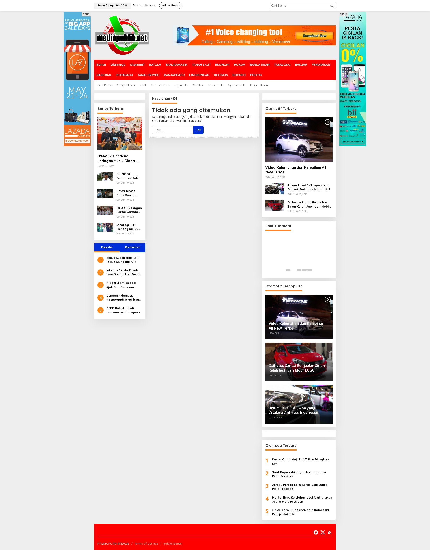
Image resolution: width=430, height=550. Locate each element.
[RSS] (330, 532)
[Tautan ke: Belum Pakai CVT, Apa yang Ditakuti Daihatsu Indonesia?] (274, 188)
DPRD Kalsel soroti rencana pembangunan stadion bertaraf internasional (124, 310)
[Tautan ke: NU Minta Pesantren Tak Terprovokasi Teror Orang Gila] (105, 176)
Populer (107, 247)
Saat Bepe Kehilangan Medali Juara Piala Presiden (299, 474)
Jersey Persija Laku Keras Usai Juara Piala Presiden (299, 486)
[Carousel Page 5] (309, 270)
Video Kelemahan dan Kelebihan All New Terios (295, 169)
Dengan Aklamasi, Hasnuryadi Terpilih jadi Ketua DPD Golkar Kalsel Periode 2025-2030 (124, 298)
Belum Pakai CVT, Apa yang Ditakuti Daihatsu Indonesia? (309, 187)
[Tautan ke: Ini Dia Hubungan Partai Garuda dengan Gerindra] (105, 210)
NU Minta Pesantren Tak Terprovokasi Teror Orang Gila (128, 176)
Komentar (132, 247)
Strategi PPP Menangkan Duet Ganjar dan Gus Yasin (129, 227)
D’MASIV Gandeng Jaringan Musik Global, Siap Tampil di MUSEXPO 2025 (118, 158)
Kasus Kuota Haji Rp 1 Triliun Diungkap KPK (122, 259)
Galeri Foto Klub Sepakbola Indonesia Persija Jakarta (300, 512)
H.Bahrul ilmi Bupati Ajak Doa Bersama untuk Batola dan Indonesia (121, 285)
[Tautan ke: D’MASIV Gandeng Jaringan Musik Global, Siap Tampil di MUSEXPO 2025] (119, 133)
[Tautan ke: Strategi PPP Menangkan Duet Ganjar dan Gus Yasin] (105, 227)
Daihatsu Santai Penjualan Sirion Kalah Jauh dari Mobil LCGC (308, 204)
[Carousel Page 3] (299, 270)
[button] (332, 5)
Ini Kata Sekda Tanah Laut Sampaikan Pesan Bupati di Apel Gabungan (123, 272)
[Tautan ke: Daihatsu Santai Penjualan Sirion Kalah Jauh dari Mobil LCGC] (274, 205)
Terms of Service (146, 543)
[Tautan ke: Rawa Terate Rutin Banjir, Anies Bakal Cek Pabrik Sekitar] (105, 193)
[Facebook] (316, 532)
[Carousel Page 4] (304, 270)
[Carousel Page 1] (288, 270)
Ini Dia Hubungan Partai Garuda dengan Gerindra (129, 210)
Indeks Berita (172, 543)
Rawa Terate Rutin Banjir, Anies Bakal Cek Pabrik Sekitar (128, 193)
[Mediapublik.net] (122, 35)
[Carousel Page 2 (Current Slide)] (293, 270)
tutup (86, 14)
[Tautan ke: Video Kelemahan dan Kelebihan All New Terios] (299, 139)
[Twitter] (323, 532)
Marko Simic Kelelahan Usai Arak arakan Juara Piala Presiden (302, 499)
